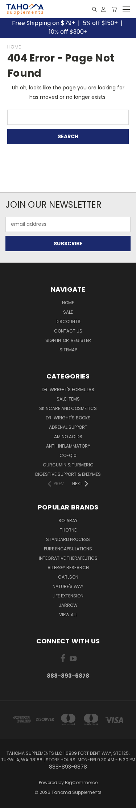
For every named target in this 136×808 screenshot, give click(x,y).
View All (68, 615)
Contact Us (68, 331)
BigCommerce (81, 782)
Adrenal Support (68, 427)
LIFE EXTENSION (68, 596)
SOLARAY (68, 520)
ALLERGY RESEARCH (68, 567)
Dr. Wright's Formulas (68, 389)
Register (81, 340)
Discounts (68, 321)
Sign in (53, 340)
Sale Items (68, 399)
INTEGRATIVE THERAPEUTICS (68, 558)
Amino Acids (68, 436)
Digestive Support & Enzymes (68, 474)
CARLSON (68, 577)
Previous (11, 801)
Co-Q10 (68, 455)
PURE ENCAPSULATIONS (68, 549)
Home (68, 303)
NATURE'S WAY (68, 586)
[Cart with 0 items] (114, 9)
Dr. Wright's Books (68, 418)
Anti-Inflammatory (68, 446)
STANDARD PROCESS (68, 539)
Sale (68, 312)
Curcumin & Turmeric (68, 465)
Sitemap (68, 350)
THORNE (68, 530)
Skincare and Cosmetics (68, 408)
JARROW (68, 605)
